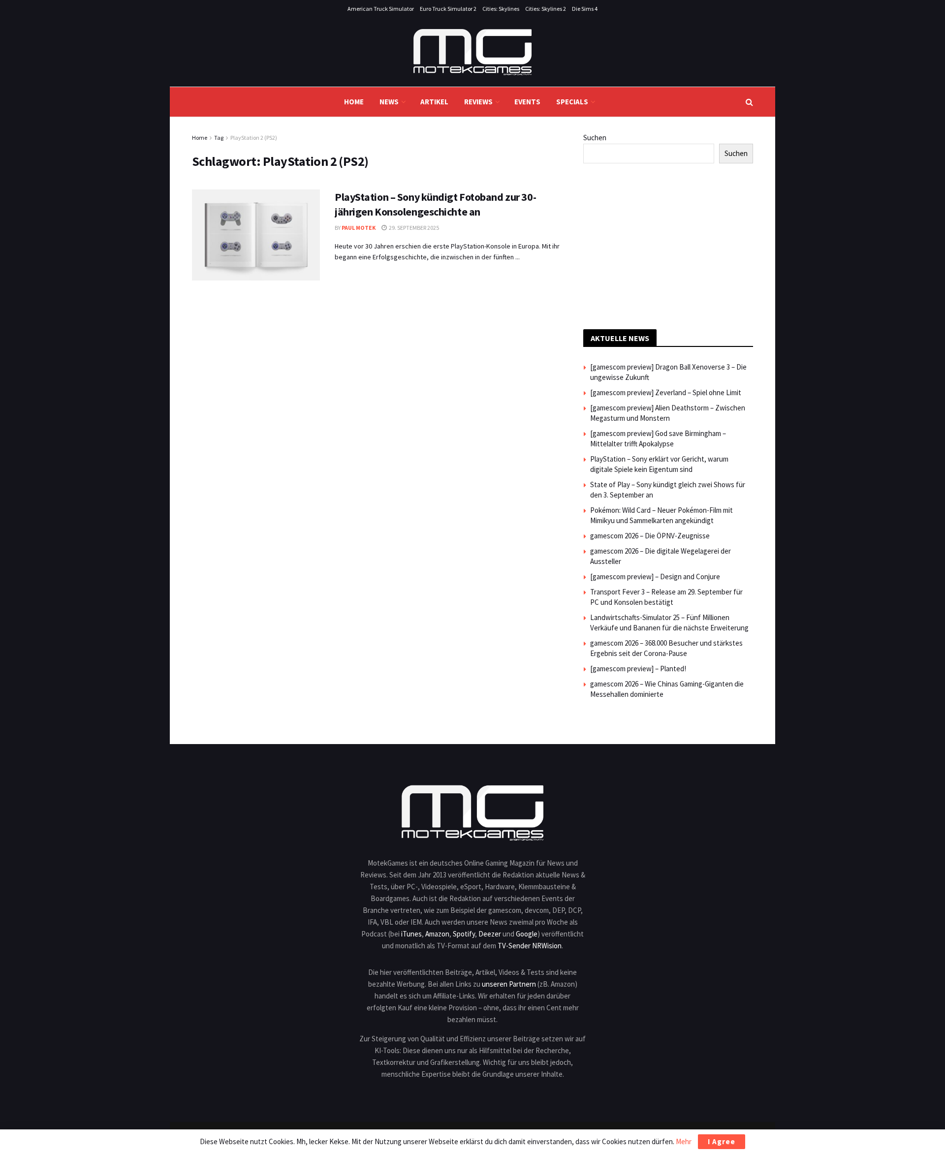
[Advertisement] (668, 244)
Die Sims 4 (585, 8)
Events (527, 101)
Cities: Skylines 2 (545, 8)
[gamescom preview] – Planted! (638, 668)
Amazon (437, 933)
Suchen (594, 137)
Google (526, 933)
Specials (572, 101)
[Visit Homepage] (472, 52)
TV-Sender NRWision (530, 945)
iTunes (411, 933)
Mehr (684, 1141)
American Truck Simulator (380, 8)
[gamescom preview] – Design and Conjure (655, 576)
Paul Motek (359, 227)
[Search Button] (749, 102)
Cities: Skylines (500, 8)
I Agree (721, 1141)
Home (354, 101)
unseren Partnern (509, 984)
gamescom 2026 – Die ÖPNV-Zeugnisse (650, 535)
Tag (218, 137)
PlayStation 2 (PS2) (253, 137)
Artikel (434, 101)
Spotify (464, 933)
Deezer (489, 933)
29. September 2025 (413, 227)
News (389, 101)
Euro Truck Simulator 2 (448, 8)
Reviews (478, 101)
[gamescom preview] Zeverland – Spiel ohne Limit (665, 392)
